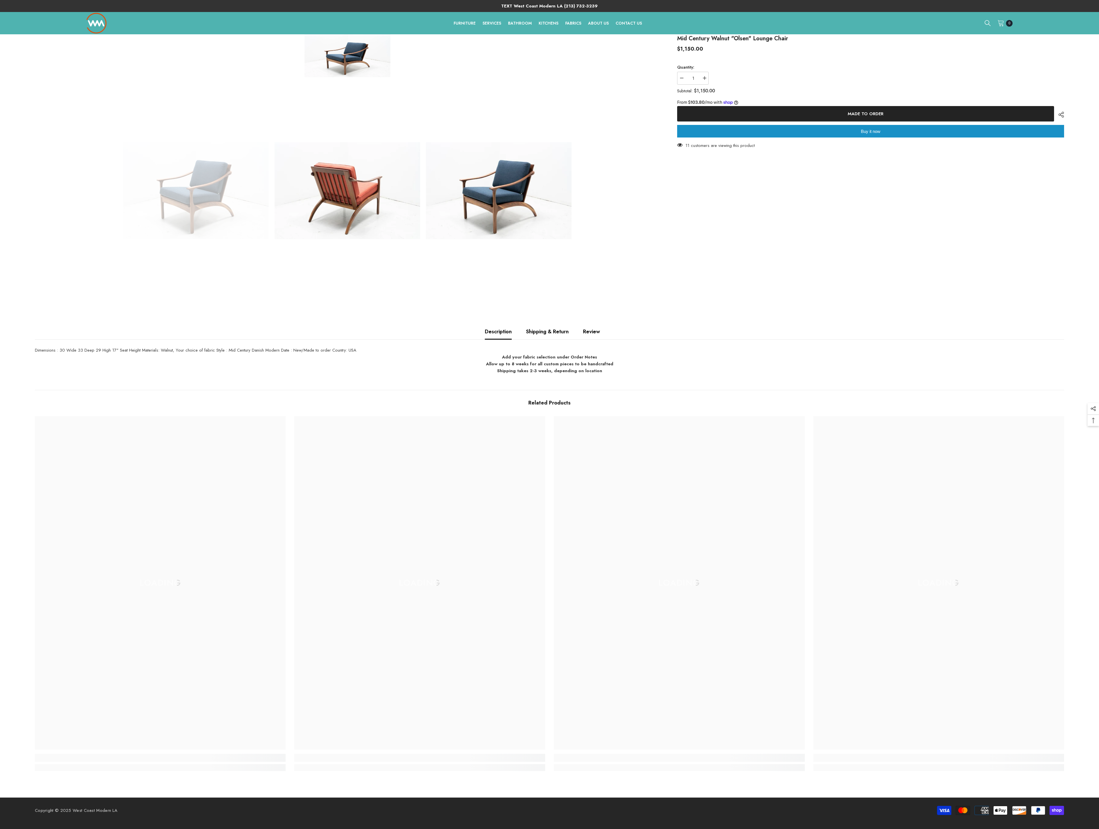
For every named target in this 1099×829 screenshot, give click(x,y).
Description (498, 331)
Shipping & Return (547, 331)
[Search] (987, 23)
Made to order (867, 114)
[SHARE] (1059, 114)
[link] (160, 758)
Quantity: (685, 67)
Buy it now (870, 131)
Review (591, 331)
